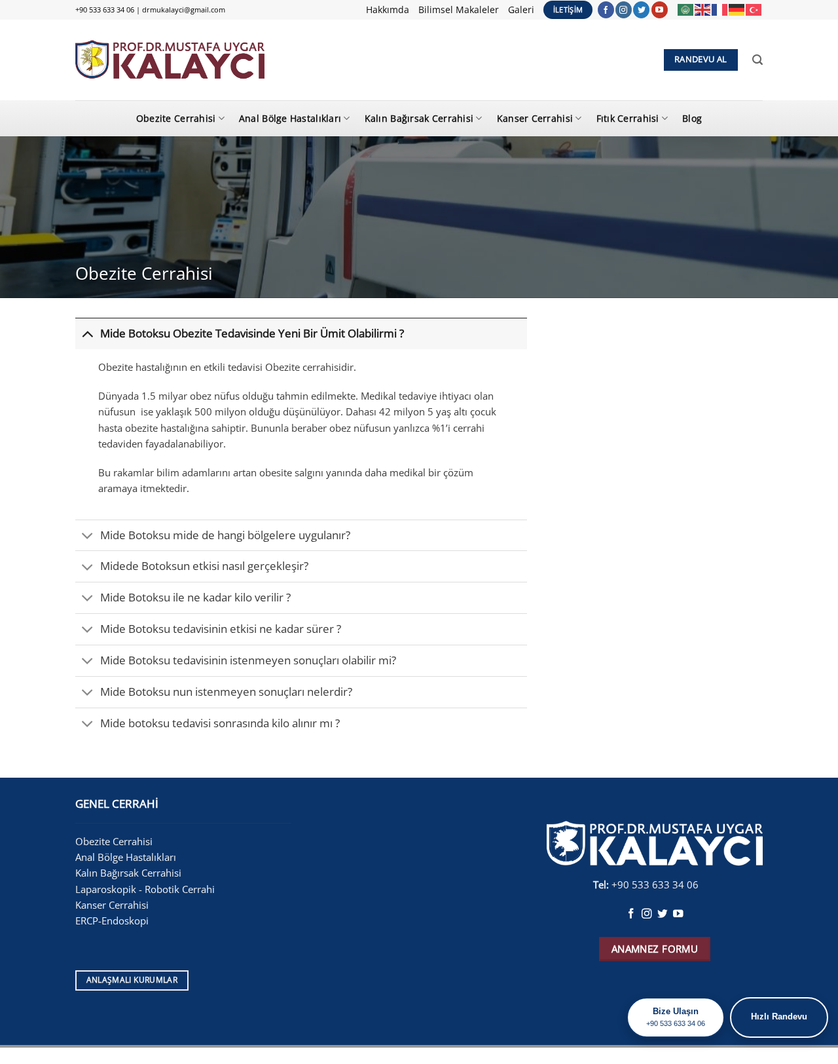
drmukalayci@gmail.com (183, 9)
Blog (692, 118)
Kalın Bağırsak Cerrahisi (419, 118)
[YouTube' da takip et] (659, 9)
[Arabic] (686, 9)
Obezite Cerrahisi (176, 118)
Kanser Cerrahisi (535, 118)
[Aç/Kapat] (87, 333)
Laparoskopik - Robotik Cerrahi (146, 889)
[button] (757, 60)
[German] (737, 9)
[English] (703, 9)
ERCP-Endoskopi (112, 920)
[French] (720, 9)
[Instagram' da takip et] (623, 9)
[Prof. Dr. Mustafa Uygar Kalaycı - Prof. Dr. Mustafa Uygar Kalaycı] (169, 60)
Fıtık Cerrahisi (627, 118)
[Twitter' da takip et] (641, 9)
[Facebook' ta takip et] (606, 9)
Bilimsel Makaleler (458, 9)
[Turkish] (754, 9)
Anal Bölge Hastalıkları (290, 118)
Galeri (521, 9)
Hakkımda (387, 9)
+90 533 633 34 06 (104, 9)
